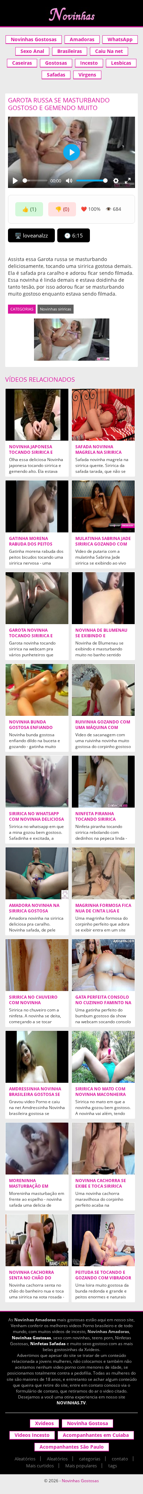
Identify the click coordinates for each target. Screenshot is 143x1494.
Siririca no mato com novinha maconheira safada (100, 1094)
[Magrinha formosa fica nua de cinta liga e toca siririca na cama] (103, 873)
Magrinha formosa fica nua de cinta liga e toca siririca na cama (103, 911)
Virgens (87, 74)
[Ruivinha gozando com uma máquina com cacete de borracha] (103, 690)
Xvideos (44, 1423)
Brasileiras (69, 51)
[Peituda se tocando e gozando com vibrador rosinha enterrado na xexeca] (103, 1240)
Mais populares (81, 1465)
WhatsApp (120, 39)
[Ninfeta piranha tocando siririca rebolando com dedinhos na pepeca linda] (103, 782)
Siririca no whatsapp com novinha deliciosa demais (36, 819)
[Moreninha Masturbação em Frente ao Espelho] (37, 1148)
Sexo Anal (32, 51)
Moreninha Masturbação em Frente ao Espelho (30, 1186)
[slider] (35, 180)
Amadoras (82, 39)
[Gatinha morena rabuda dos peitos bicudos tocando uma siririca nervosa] (37, 506)
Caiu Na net (109, 51)
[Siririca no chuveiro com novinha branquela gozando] (37, 965)
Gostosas (56, 63)
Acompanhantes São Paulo (72, 1446)
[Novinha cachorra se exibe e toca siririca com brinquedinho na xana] (103, 1148)
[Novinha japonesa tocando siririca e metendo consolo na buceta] (37, 415)
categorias (89, 1459)
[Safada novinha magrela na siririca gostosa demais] (103, 415)
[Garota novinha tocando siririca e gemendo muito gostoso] (37, 598)
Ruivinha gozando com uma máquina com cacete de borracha (102, 727)
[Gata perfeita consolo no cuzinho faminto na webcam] (103, 965)
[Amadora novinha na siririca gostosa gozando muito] (37, 873)
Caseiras (22, 63)
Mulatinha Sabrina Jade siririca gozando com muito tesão (103, 544)
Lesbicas (121, 63)
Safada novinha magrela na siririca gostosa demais (98, 452)
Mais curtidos (40, 1465)
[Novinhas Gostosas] (71, 14)
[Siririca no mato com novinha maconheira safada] (103, 1057)
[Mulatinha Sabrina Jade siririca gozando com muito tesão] (103, 506)
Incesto (89, 63)
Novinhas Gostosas (34, 39)
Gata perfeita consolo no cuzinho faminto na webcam (103, 1002)
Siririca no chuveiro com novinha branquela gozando (33, 1002)
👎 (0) (62, 209)
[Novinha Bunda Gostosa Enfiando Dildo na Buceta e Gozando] (37, 690)
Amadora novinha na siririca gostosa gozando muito (34, 911)
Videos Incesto (32, 1435)
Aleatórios (25, 1459)
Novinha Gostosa (87, 1423)
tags (112, 1465)
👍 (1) (29, 209)
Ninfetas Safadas (48, 1344)
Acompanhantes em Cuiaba (96, 1435)
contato (120, 1459)
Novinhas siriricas (55, 309)
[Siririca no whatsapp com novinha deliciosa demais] (37, 782)
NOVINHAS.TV (71, 1403)
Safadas (56, 74)
